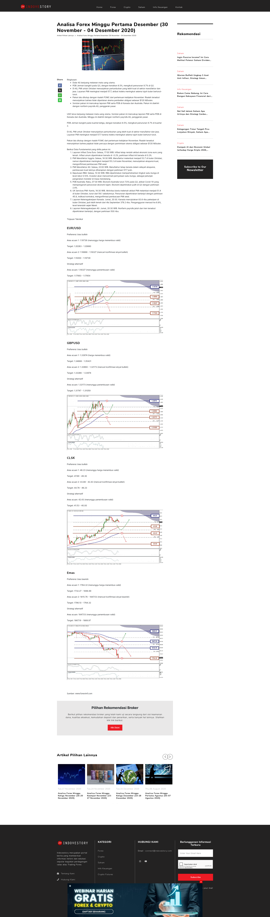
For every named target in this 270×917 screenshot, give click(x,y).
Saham (141, 7)
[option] (71, 782)
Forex (113, 7)
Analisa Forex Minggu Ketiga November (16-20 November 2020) (70, 795)
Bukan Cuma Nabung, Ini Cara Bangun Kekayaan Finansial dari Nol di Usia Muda (194, 95)
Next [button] (168, 755)
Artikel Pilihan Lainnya (65, 35)
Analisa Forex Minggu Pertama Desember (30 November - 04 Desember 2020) (106, 35)
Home (99, 7)
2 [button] (117, 803)
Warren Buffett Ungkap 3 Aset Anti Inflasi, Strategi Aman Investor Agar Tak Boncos (193, 77)
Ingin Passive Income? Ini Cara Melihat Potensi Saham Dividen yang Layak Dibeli (193, 59)
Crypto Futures (105, 874)
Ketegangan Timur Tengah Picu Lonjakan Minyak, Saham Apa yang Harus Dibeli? (193, 131)
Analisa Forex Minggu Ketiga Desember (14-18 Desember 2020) (128, 795)
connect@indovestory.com (158, 851)
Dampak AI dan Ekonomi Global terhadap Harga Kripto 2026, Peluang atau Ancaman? (193, 149)
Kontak (179, 7)
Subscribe (196, 877)
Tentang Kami (68, 873)
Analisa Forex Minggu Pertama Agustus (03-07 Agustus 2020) (158, 795)
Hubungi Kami (68, 879)
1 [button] (113, 803)
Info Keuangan (160, 7)
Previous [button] (164, 755)
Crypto (127, 7)
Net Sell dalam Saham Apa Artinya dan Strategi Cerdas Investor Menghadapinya (191, 113)
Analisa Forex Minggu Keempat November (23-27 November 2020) (99, 795)
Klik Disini (115, 727)
